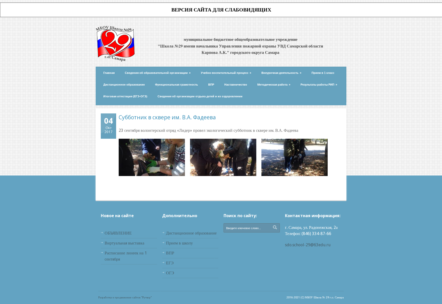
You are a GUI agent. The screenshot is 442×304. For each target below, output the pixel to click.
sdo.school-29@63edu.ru (308, 244)
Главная (109, 72)
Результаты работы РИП (319, 84)
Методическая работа (273, 84)
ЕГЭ (170, 263)
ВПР (211, 84)
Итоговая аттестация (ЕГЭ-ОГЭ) (125, 96)
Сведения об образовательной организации (158, 72)
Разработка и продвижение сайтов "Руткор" (125, 297)
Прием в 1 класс (323, 72)
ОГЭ (170, 273)
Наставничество (235, 84)
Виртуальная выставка (124, 243)
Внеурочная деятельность (281, 72)
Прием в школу (179, 243)
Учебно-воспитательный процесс (226, 72)
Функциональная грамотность (176, 84)
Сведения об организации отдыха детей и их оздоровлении (200, 96)
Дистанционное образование (124, 84)
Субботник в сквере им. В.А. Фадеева (167, 117)
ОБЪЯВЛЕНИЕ (118, 233)
